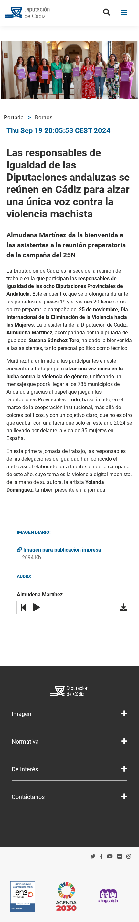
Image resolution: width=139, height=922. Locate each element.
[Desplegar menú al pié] (124, 713)
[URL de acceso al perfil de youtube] (110, 856)
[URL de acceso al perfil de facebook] (101, 856)
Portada (14, 117)
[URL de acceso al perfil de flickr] (119, 856)
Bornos (44, 117)
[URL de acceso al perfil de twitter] (92, 856)
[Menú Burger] (124, 13)
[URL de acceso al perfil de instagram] (128, 856)
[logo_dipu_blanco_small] (69, 691)
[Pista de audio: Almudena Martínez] (124, 607)
